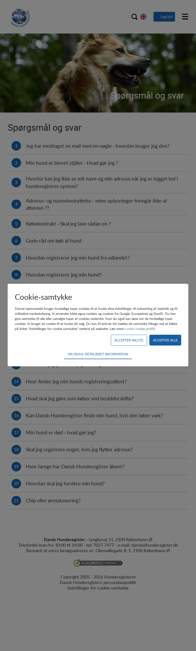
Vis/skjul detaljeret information (98, 353)
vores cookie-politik (140, 328)
